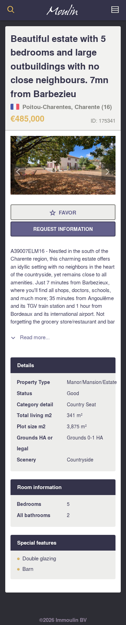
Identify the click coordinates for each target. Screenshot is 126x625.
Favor (63, 213)
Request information (63, 229)
